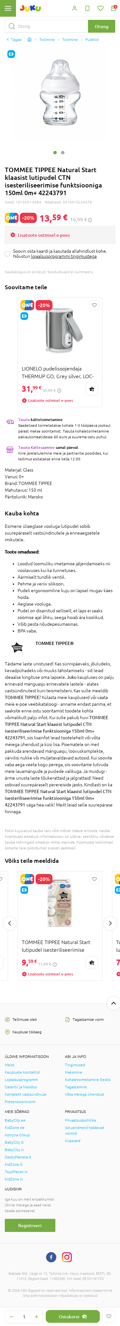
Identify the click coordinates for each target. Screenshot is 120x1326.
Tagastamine (76, 1087)
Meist (9, 1065)
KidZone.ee (15, 1127)
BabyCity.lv (14, 1149)
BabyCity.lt (14, 1142)
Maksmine (73, 1072)
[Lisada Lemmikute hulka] (108, 1316)
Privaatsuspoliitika (80, 1120)
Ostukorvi (69, 1316)
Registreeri (30, 1225)
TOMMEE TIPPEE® (55, 643)
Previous (9, 923)
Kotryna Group (17, 1135)
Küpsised (72, 1141)
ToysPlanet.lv (16, 1172)
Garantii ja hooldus (21, 1087)
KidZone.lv (14, 1179)
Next (110, 923)
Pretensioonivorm (20, 1102)
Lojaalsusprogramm (21, 1079)
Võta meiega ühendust (84, 1094)
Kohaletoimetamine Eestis (87, 1079)
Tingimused (75, 1065)
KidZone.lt (14, 1164)
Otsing (101, 26)
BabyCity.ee (15, 1120)
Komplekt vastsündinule (25, 1094)
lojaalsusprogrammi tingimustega (64, 256)
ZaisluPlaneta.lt (18, 1157)
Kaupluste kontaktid (22, 1072)
